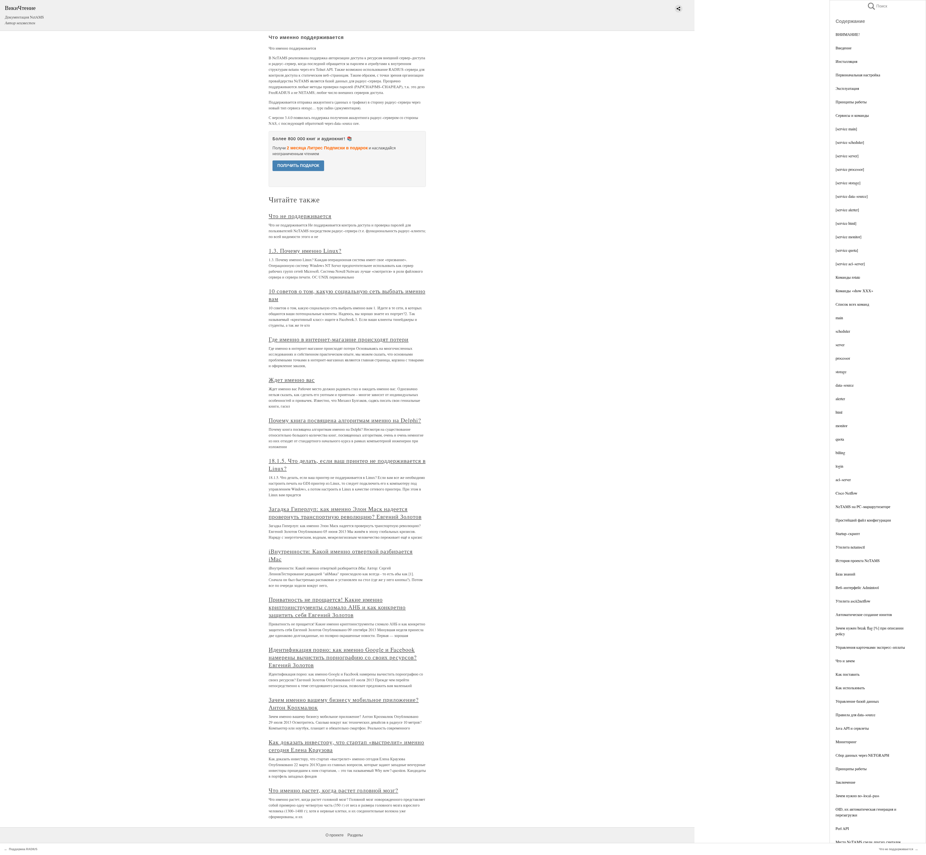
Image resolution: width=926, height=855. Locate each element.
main (839, 317)
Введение (843, 47)
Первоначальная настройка (858, 74)
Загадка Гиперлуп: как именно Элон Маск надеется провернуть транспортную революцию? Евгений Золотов (345, 512)
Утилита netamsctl (850, 547)
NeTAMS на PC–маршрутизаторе (863, 506)
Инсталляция (846, 61)
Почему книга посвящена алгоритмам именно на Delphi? (345, 420)
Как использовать (850, 687)
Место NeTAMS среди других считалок (868, 841)
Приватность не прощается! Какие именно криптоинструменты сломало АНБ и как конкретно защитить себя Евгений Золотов (337, 607)
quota (840, 439)
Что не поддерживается (300, 216)
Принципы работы (851, 101)
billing (840, 452)
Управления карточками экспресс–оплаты (870, 647)
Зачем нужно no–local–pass (857, 795)
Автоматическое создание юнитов (864, 614)
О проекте (335, 835)
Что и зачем (845, 660)
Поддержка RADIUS (23, 849)
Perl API (842, 828)
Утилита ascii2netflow (853, 600)
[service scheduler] (850, 142)
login (839, 466)
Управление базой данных (857, 701)
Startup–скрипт (848, 533)
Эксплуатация (847, 88)
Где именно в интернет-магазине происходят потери (339, 339)
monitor (841, 425)
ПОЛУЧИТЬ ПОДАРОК (298, 166)
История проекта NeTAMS (858, 560)
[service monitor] (848, 236)
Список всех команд (852, 304)
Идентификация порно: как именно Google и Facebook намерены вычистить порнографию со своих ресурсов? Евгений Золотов (343, 657)
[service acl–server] (850, 263)
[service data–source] (852, 196)
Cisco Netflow (847, 493)
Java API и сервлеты (852, 728)
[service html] (846, 223)
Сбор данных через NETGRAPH (862, 755)
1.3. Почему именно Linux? (305, 250)
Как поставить (847, 674)
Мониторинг (846, 741)
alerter (840, 398)
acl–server (843, 479)
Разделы (355, 835)
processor (843, 358)
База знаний (845, 574)
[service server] (847, 155)
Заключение (845, 782)
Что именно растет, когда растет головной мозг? (333, 790)
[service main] (846, 128)
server (840, 344)
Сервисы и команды (852, 115)
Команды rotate (848, 277)
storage (841, 371)
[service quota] (847, 250)
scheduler (843, 331)
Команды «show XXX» (854, 290)
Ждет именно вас (292, 380)
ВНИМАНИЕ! (848, 34)
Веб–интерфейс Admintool (857, 587)
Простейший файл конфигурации (863, 520)
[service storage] (848, 182)
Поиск (877, 6)
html (839, 412)
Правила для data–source (855, 714)
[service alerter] (847, 209)
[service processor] (850, 169)
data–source (845, 385)
